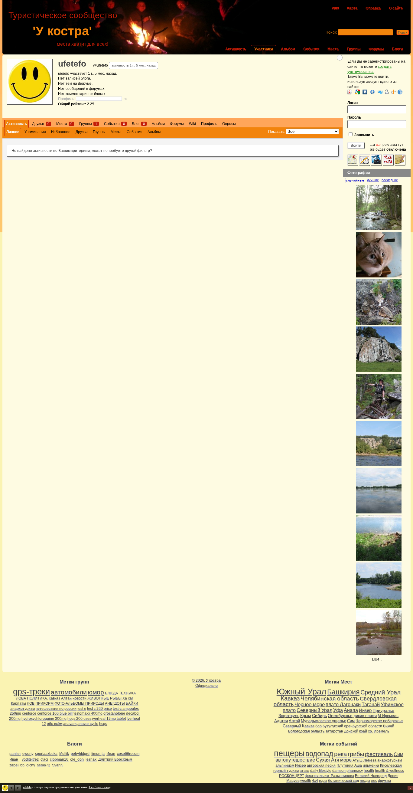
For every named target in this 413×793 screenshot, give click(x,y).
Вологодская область (306, 731)
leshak (91, 759)
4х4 (315, 780)
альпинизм (284, 765)
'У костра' (62, 31)
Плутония (345, 765)
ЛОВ (30, 703)
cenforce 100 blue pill (55, 713)
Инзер (365, 710)
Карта (352, 8)
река (340, 754)
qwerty (27, 754)
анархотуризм (22, 708)
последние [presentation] (390, 180)
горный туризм (286, 770)
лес (374, 780)
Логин (352, 103)
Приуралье (383, 710)
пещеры (289, 753)
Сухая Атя (327, 759)
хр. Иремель (378, 731)
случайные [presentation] (355, 180)
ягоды (365, 780)
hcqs (103, 724)
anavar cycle (87, 724)
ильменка (371, 765)
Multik (64, 754)
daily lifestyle (320, 770)
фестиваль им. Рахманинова (329, 776)
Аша (358, 765)
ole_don (77, 759)
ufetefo (72, 63)
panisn (15, 754)
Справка (373, 8)
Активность (235, 49)
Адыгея (281, 721)
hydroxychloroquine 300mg (44, 718)
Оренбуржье (340, 715)
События (311, 49)
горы (323, 780)
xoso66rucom (128, 754)
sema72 (43, 765)
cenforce (29, 713)
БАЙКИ (132, 703)
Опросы (229, 124)
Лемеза (369, 760)
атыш (304, 770)
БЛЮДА (111, 693)
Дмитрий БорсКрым (115, 759)
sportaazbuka (46, 754)
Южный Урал (301, 691)
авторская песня (321, 765)
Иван (110, 754)
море (346, 759)
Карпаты (18, 703)
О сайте (396, 8)
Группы (353, 49)
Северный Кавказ (298, 726)
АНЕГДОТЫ (115, 703)
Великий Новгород (371, 776)
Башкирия (343, 692)
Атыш (358, 760)
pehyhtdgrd (80, 754)
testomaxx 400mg (87, 713)
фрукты (384, 780)
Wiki (335, 8)
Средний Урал (380, 692)
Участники (263, 49)
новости (79, 698)
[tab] (356, 180)
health (369, 770)
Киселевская (391, 765)
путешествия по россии (56, 708)
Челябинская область (330, 698)
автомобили (69, 692)
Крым (305, 715)
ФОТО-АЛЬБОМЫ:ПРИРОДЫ (79, 703)
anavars (69, 724)
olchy (30, 765)
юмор (96, 692)
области (375, 726)
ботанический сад (343, 780)
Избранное (60, 132)
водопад (319, 754)
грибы (356, 754)
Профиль (209, 124)
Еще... (377, 659)
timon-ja (98, 754)
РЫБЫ (116, 698)
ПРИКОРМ (44, 703)
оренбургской (355, 726)
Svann (57, 765)
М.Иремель (388, 715)
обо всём (54, 724)
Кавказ (54, 698)
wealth (305, 780)
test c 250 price (99, 708)
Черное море (309, 704)
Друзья (40, 124)
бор (318, 726)
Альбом (288, 49)
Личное (12, 132)
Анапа (351, 710)
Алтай (66, 698)
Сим (351, 721)
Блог (138, 124)
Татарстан (334, 731)
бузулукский (333, 726)
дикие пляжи (365, 715)
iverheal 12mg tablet (109, 718)
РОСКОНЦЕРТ (291, 776)
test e (81, 708)
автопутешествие (295, 759)
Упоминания (35, 132)
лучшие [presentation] (373, 180)
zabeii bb (16, 765)
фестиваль (379, 754)
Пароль (354, 117)
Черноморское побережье (379, 721)
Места (333, 49)
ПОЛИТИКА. (37, 698)
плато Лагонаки (343, 704)
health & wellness (389, 770)
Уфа (338, 710)
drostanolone (114, 713)
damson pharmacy (347, 770)
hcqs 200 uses (79, 718)
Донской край (355, 731)
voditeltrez (30, 759)
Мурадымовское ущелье (323, 721)
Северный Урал (314, 710)
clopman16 (59, 759)
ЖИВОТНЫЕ (98, 698)
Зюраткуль (288, 715)
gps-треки (31, 691)
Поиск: (331, 32)
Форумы (376, 49)
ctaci (44, 759)
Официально (206, 685)
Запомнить (363, 135)
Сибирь (319, 715)
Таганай (371, 704)
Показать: (276, 131)
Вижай (388, 726)
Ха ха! (127, 698)
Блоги (397, 49)
